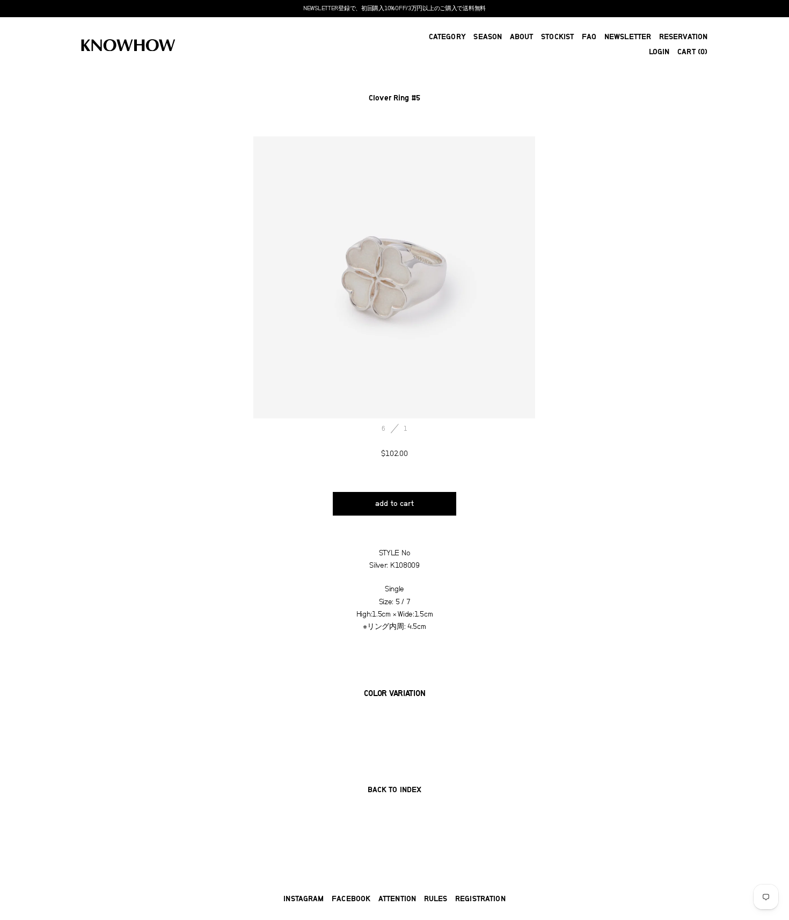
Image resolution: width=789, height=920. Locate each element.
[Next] (465, 277)
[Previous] (323, 277)
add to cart (394, 504)
